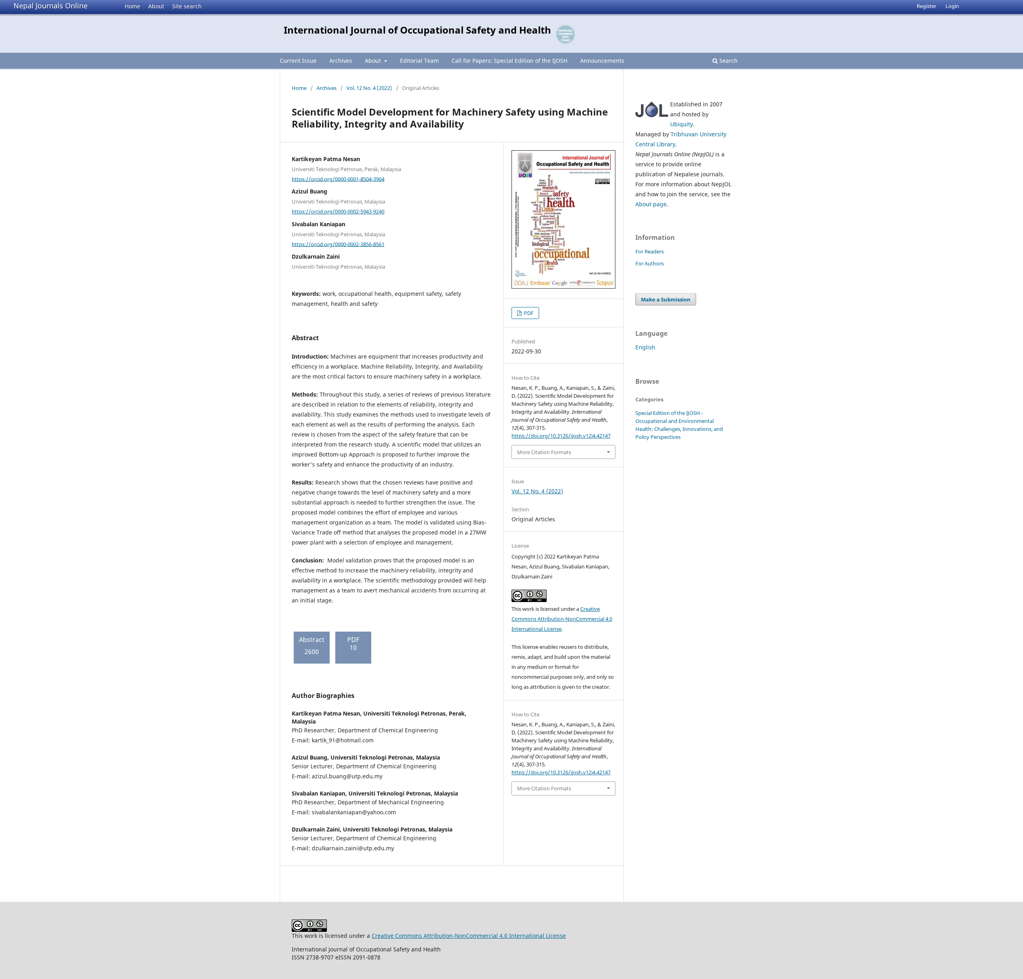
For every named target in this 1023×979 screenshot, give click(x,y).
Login (952, 6)
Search (728, 60)
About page (651, 204)
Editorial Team (419, 60)
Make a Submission (666, 299)
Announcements (602, 60)
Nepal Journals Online (51, 5)
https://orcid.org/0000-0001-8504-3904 (338, 178)
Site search (187, 6)
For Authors (649, 263)
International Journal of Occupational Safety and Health (417, 29)
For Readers (649, 251)
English (645, 347)
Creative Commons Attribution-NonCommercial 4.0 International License (562, 618)
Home (132, 6)
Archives (340, 60)
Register (926, 6)
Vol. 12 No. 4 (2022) (369, 88)
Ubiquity (681, 124)
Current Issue (298, 60)
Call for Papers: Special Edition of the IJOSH (509, 60)
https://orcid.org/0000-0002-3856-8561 (338, 243)
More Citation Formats (544, 452)
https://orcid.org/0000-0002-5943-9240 (338, 211)
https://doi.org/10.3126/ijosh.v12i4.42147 (561, 435)
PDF (528, 313)
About (156, 6)
